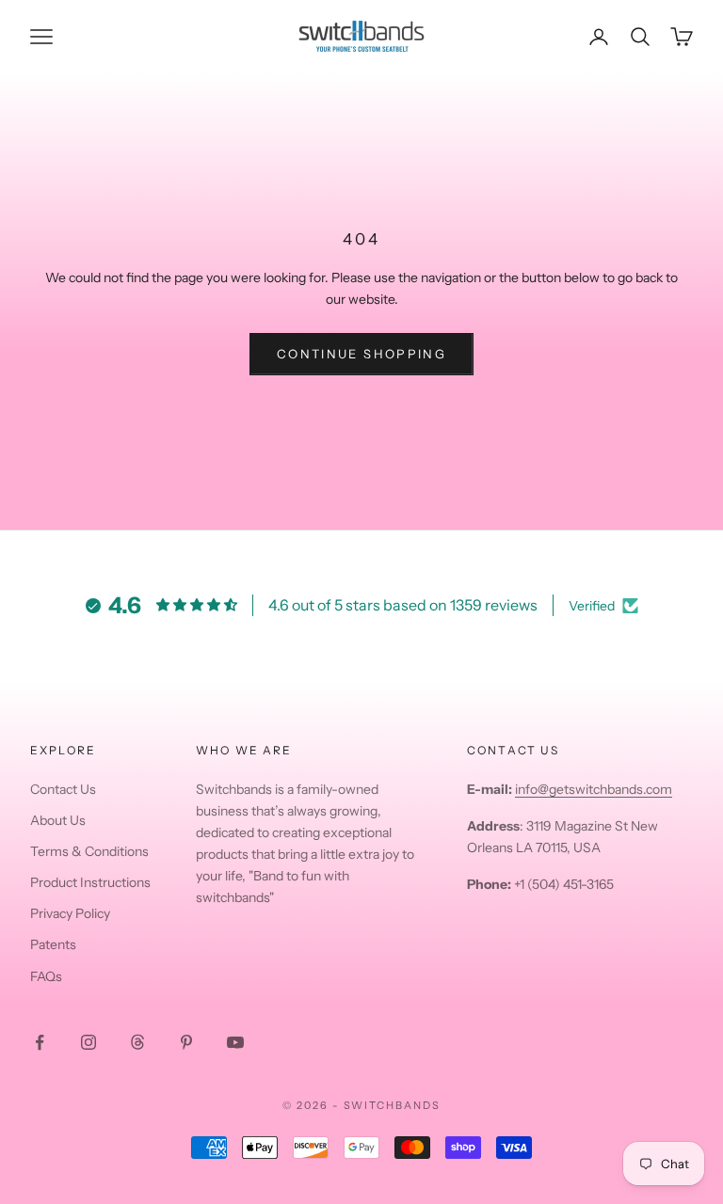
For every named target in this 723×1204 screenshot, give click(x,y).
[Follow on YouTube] (235, 1042)
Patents (53, 944)
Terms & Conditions (89, 851)
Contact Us (63, 789)
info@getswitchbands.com (593, 789)
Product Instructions (90, 882)
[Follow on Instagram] (88, 1042)
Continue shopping (361, 353)
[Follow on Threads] (137, 1042)
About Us (58, 820)
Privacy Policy (70, 913)
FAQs (46, 976)
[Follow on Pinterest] (186, 1042)
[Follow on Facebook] (39, 1042)
